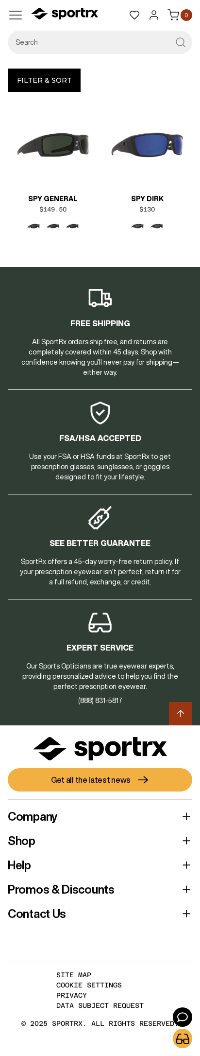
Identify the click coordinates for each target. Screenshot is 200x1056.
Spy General (53, 198)
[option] (33, 226)
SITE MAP (73, 975)
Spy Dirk (147, 198)
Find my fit (182, 1038)
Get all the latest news (91, 780)
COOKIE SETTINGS (89, 985)
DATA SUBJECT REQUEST (100, 1005)
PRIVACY (71, 995)
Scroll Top (180, 713)
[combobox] (100, 42)
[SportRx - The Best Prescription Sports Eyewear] (64, 15)
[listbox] (53, 226)
